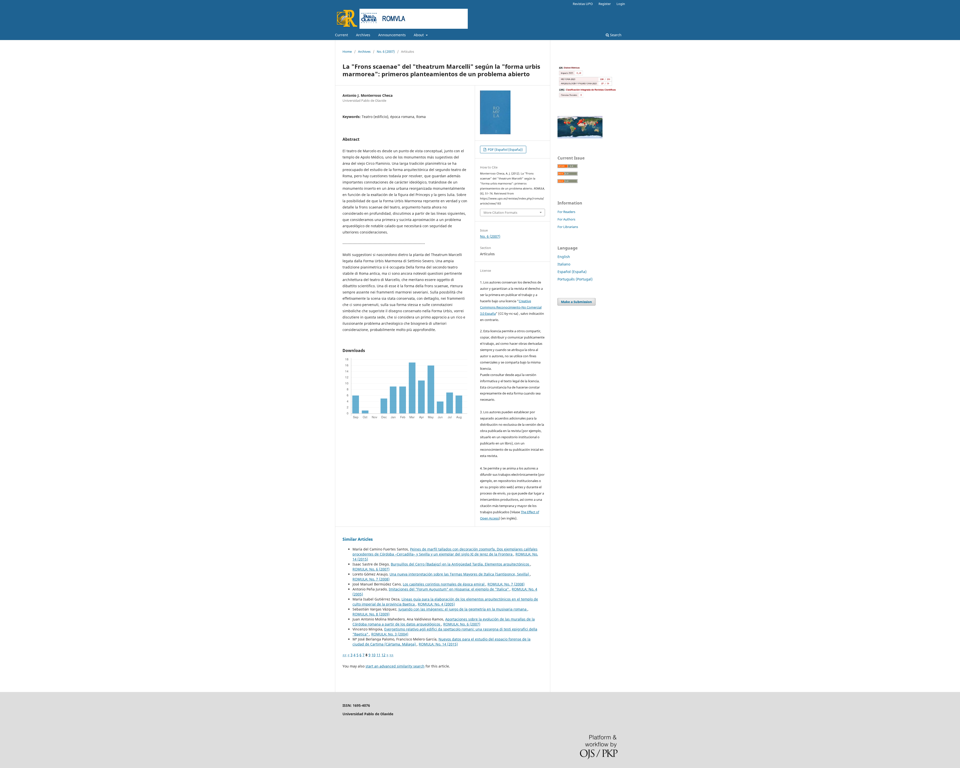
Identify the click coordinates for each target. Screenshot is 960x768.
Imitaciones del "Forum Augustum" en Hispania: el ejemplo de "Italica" (449, 589)
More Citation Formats (500, 212)
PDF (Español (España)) (505, 149)
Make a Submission (576, 302)
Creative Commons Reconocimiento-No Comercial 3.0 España (511, 307)
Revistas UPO (583, 4)
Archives (363, 34)
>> (392, 654)
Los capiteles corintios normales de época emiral (444, 584)
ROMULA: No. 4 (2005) (436, 604)
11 (378, 654)
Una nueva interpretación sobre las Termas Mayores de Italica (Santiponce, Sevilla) (460, 574)
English (564, 256)
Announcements (392, 34)
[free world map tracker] (580, 137)
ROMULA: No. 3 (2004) (389, 634)
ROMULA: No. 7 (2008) (371, 579)
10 (374, 654)
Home (347, 51)
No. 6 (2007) (386, 51)
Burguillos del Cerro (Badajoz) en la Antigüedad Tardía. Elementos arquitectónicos (460, 564)
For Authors (566, 219)
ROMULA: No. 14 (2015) (438, 644)
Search (615, 34)
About (419, 34)
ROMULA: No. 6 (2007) (371, 569)
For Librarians (568, 226)
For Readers (566, 212)
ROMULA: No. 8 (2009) (371, 614)
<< (344, 654)
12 (384, 654)
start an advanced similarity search (395, 666)
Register (604, 4)
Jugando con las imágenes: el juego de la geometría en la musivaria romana (463, 609)
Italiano (564, 264)
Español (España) (572, 271)
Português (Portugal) (575, 279)
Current (341, 34)
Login (620, 4)
